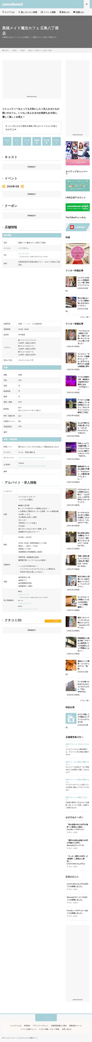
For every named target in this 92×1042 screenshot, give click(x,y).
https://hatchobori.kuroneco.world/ (31, 458)
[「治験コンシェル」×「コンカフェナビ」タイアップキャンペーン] (78, 191)
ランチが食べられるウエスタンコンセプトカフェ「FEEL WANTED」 (83, 687)
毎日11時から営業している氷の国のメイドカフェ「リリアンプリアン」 (84, 581)
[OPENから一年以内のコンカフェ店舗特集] (78, 264)
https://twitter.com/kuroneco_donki (31, 466)
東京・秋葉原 (73, 832)
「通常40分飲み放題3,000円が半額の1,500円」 (77, 842)
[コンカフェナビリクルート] (78, 211)
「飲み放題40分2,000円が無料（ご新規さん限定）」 (77, 826)
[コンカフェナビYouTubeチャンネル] (78, 231)
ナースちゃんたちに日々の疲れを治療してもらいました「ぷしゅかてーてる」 (83, 517)
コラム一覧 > (85, 317)
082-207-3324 (23, 253)
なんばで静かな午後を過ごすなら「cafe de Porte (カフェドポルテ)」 (83, 428)
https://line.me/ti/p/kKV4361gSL (28, 609)
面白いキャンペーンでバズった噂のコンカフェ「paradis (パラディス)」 (84, 622)
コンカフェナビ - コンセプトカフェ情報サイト (21, 1038)
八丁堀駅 (26, 324)
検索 (10, 12)
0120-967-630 (23, 594)
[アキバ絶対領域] (78, 153)
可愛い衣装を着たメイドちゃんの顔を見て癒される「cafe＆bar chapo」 (83, 561)
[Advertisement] (31, 78)
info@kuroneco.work (24, 603)
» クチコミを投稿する (53, 621)
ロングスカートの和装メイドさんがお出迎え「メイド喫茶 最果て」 (83, 602)
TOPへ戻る (46, 1018)
